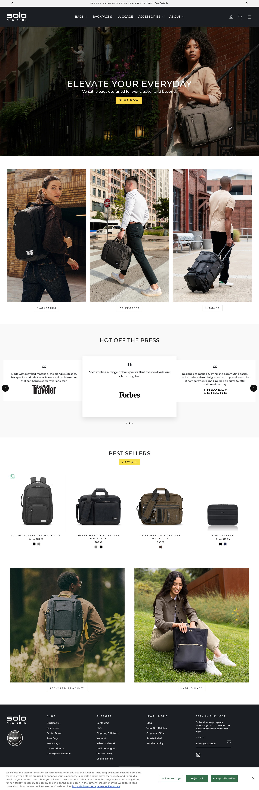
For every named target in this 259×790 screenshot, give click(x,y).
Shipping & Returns (108, 733)
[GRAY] (38, 544)
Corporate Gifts (155, 733)
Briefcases (129, 308)
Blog (149, 723)
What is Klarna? (106, 743)
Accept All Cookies (224, 778)
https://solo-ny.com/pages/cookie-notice (96, 786)
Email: (200, 737)
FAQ (99, 728)
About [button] (175, 16)
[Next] (253, 388)
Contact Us (103, 723)
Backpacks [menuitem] (102, 16)
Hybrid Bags (192, 688)
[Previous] (5, 388)
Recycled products (67, 688)
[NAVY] (225, 544)
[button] (126, 423)
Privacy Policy (104, 753)
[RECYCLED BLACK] (34, 544)
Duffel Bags (54, 733)
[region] (129, 778)
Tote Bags (52, 738)
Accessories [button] (149, 16)
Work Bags (53, 743)
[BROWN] (160, 547)
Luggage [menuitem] (125, 16)
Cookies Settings (171, 778)
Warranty (102, 738)
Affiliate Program (106, 748)
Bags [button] (80, 16)
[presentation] (86, 17)
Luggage (212, 308)
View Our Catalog (156, 728)
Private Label (154, 738)
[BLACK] (101, 547)
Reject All (197, 778)
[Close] (253, 778)
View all (129, 462)
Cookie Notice (105, 758)
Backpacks (46, 308)
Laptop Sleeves (56, 748)
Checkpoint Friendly (58, 753)
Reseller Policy (154, 743)
